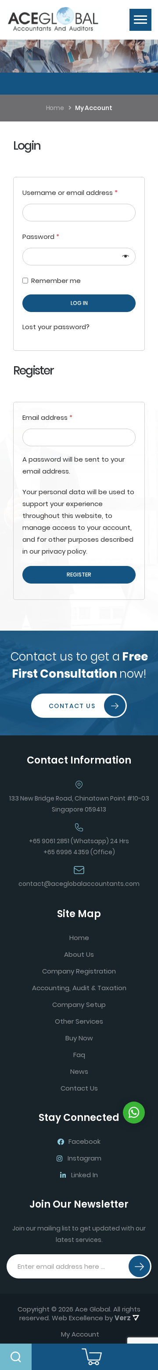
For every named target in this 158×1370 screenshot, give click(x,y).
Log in (79, 303)
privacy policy (64, 551)
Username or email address (70, 192)
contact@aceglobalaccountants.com (79, 883)
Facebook (84, 1141)
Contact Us (72, 706)
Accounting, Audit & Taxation (79, 987)
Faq (79, 1054)
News (79, 1071)
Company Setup (79, 1004)
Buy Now (79, 1038)
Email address (47, 417)
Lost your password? (56, 326)
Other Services (79, 1021)
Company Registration (79, 971)
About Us (79, 954)
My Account (80, 1334)
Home (79, 937)
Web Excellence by (91, 1317)
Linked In (84, 1174)
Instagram (84, 1158)
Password (40, 236)
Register (79, 574)
